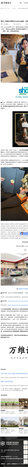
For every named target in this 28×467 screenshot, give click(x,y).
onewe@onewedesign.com (14, 458)
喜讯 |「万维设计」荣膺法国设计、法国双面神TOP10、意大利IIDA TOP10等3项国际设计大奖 (14, 389)
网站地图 (23, 463)
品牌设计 (9, 463)
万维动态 (14, 8)
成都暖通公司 (15, 463)
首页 (21, 3)
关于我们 (26, 3)
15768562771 (7, 456)
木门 (19, 463)
